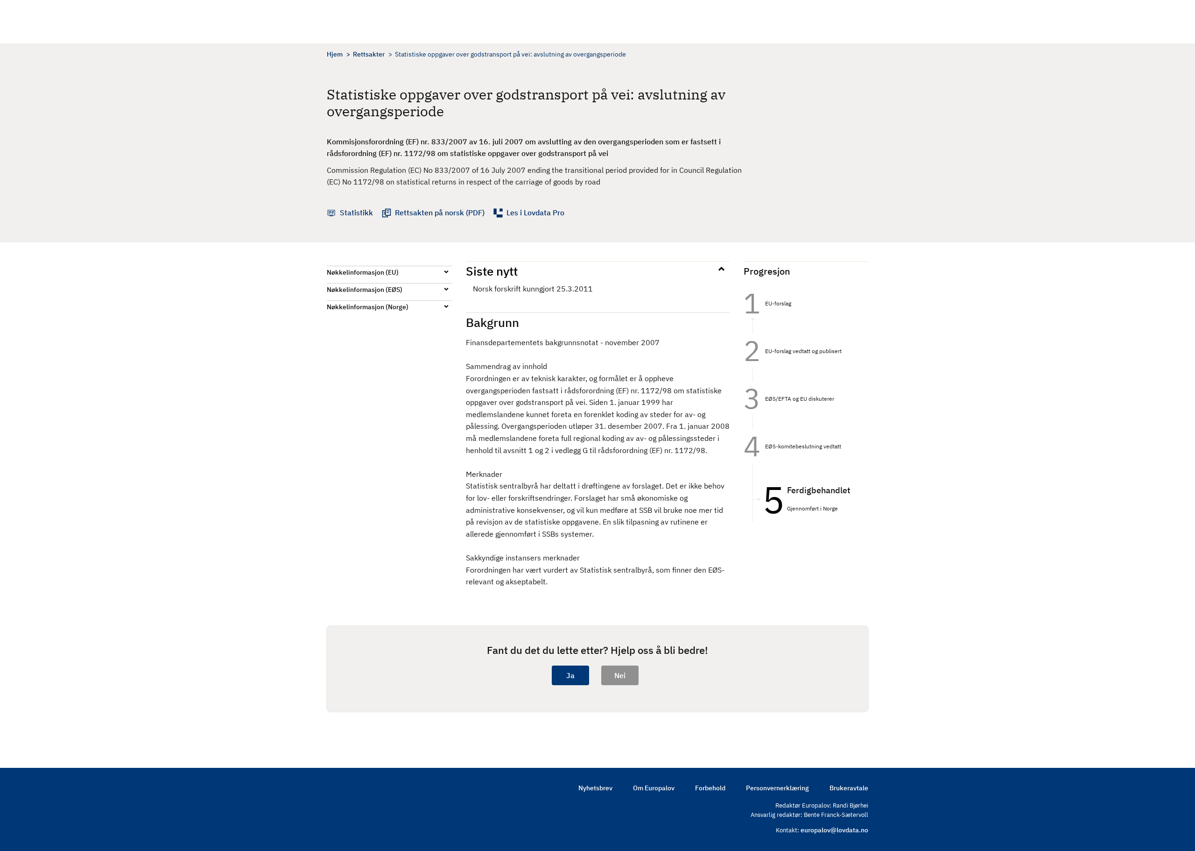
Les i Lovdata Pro (535, 212)
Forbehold (710, 788)
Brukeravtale (848, 788)
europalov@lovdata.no (834, 830)
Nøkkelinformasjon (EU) (363, 272)
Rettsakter (369, 54)
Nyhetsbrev (595, 788)
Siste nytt (492, 271)
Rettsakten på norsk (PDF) (440, 212)
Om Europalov (654, 788)
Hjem (335, 54)
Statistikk (356, 212)
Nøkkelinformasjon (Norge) (367, 307)
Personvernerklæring (777, 788)
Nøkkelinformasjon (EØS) (364, 289)
